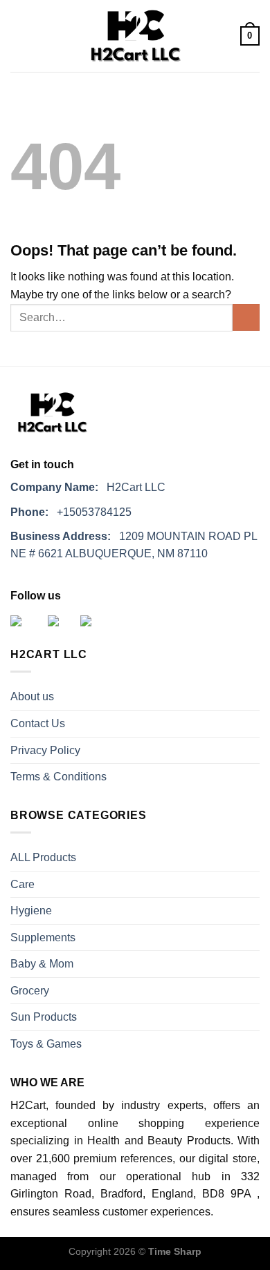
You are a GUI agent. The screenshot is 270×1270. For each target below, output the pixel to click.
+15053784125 (71, 512)
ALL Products (43, 857)
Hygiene (31, 910)
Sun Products (43, 1017)
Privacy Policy (45, 750)
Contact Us (37, 723)
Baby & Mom (41, 964)
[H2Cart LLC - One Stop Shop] (135, 36)
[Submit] (246, 317)
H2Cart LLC (87, 487)
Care (22, 884)
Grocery (29, 991)
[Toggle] (254, 884)
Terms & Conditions (58, 776)
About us (32, 696)
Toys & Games (46, 1044)
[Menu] (18, 36)
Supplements (42, 937)
